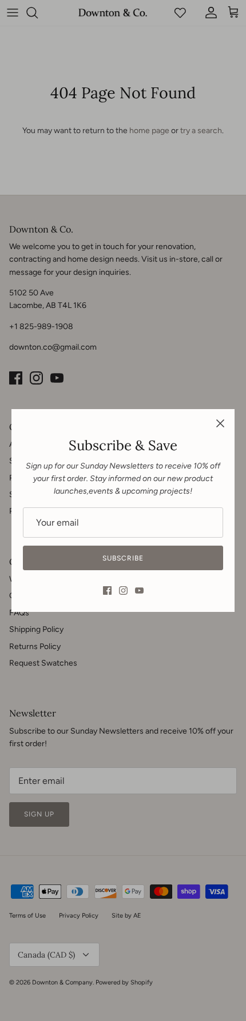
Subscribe (123, 558)
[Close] (220, 423)
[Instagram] (123, 590)
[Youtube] (139, 590)
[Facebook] (107, 590)
